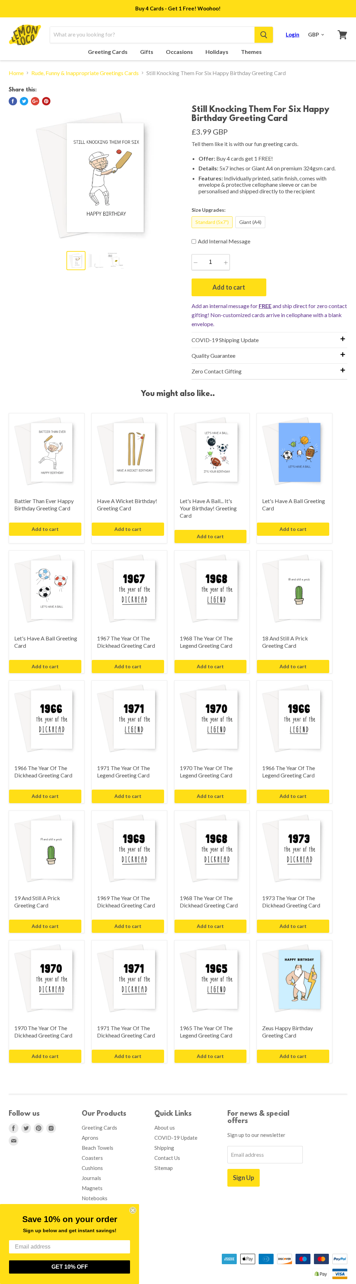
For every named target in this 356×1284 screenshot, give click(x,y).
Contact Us (167, 1158)
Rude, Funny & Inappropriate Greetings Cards (85, 73)
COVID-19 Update (175, 1137)
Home (16, 73)
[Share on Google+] (35, 101)
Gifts (147, 52)
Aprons (90, 1137)
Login (292, 34)
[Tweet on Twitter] (24, 101)
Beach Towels (97, 1148)
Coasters (92, 1158)
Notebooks (94, 1198)
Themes (252, 52)
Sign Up (243, 1177)
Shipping (164, 1148)
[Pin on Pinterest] (46, 101)
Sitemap (163, 1168)
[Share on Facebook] (13, 101)
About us (164, 1127)
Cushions (92, 1168)
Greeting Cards (108, 52)
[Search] (263, 35)
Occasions (180, 52)
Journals (91, 1178)
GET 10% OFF (69, 1267)
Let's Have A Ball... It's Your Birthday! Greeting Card (208, 508)
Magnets (92, 1188)
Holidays (217, 52)
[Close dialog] (132, 1210)
